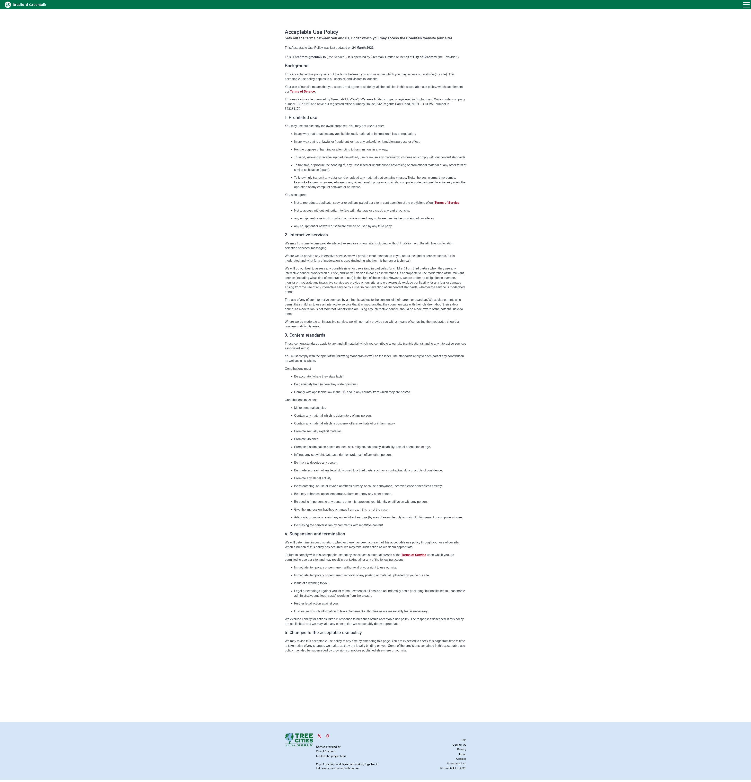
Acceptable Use (456, 763)
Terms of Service (302, 91)
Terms (462, 754)
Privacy (461, 749)
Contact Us (459, 744)
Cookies (461, 758)
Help (463, 739)
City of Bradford (325, 751)
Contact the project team (331, 756)
